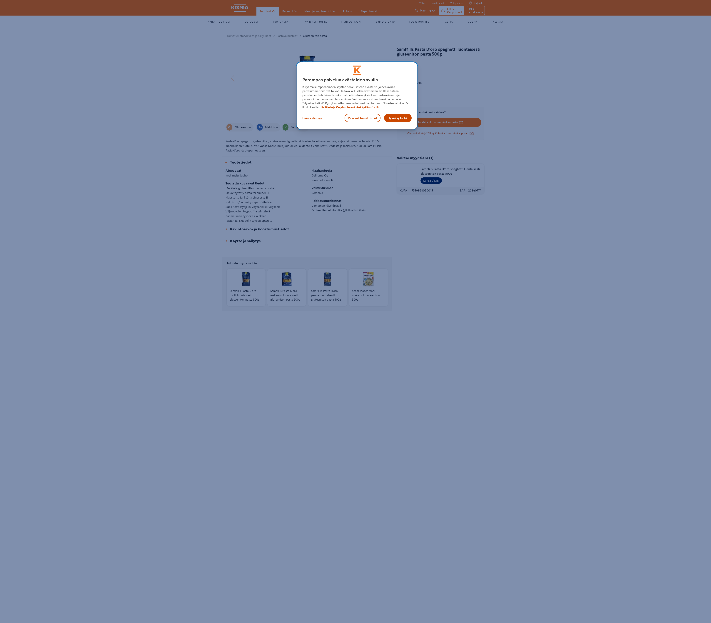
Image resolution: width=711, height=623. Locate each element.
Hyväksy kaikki (398, 117)
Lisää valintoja (312, 117)
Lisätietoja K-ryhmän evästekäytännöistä (349, 107)
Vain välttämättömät (362, 117)
